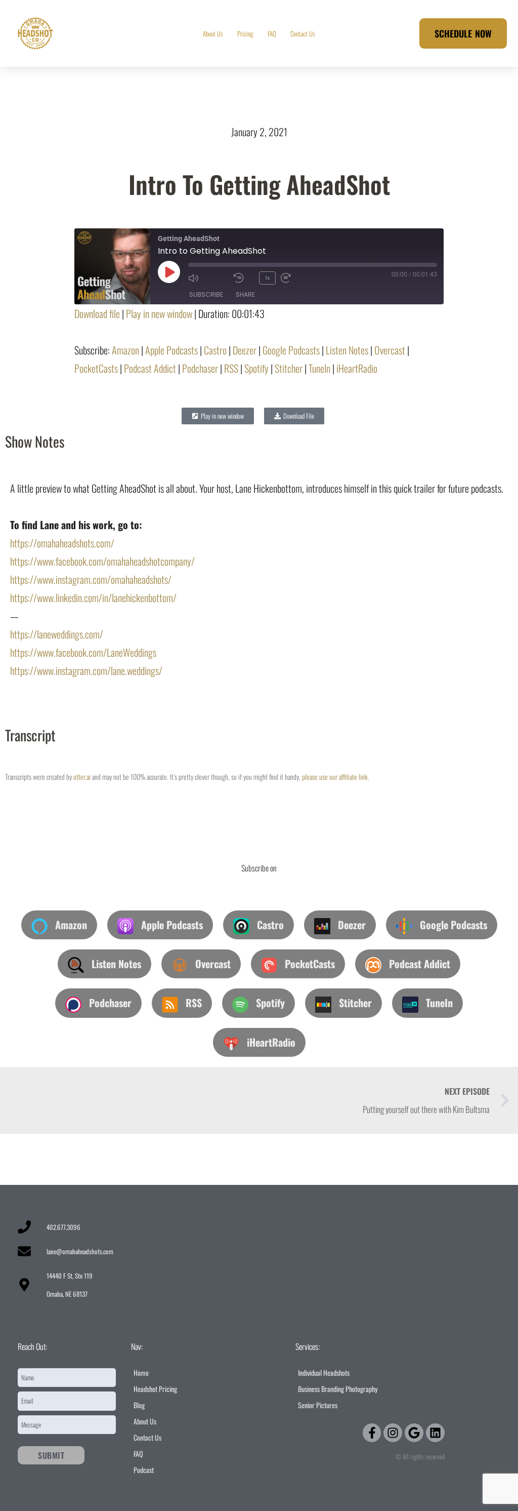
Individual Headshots (324, 1372)
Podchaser (200, 368)
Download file (97, 313)
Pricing (245, 33)
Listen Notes (347, 349)
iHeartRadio (356, 368)
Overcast (389, 349)
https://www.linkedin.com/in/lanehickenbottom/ (93, 597)
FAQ (272, 33)
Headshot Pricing (155, 1388)
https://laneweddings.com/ (56, 634)
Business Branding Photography (337, 1388)
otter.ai (82, 776)
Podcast (144, 1469)
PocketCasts (96, 368)
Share (245, 294)
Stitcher (289, 368)
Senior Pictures (317, 1405)
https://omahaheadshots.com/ (62, 542)
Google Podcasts (291, 349)
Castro (215, 349)
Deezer (244, 349)
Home (141, 1372)
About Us (213, 33)
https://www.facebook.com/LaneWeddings (83, 652)
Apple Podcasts (171, 349)
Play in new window (159, 313)
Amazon (125, 349)
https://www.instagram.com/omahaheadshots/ (90, 579)
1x (267, 278)
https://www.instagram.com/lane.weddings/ (86, 670)
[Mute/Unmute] (208, 278)
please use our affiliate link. (335, 776)
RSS (231, 368)
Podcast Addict (150, 368)
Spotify (256, 368)
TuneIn (319, 368)
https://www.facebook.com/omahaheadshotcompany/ (102, 561)
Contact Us (302, 33)
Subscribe (206, 294)
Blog (139, 1405)
